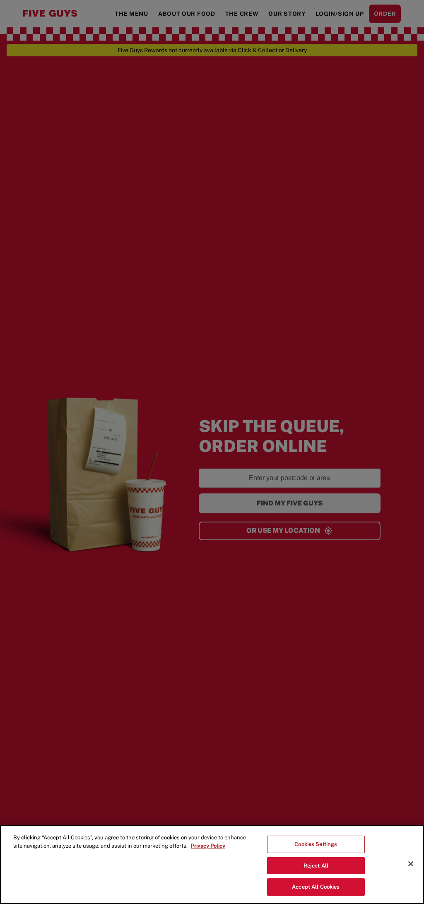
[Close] (411, 864)
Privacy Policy (208, 846)
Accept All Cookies (316, 887)
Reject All (316, 866)
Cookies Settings (315, 844)
